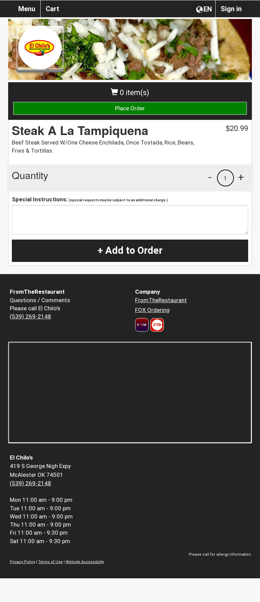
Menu (26, 9)
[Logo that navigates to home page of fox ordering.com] (156, 325)
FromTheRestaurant (161, 300)
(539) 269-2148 (30, 316)
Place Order (130, 108)
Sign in (231, 9)
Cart (52, 9)
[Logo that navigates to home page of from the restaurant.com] (142, 325)
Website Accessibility (85, 562)
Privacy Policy (22, 562)
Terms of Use (50, 562)
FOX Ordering (152, 310)
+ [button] (241, 177)
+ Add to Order (130, 250)
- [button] (210, 177)
